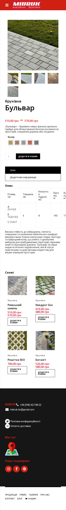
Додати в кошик (28, 156)
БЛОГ (20, 498)
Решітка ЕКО (16, 360)
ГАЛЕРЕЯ (33, 495)
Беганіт (41, 360)
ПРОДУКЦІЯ (11, 495)
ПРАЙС (23, 495)
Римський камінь (14, 306)
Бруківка (13, 101)
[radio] (10, 142)
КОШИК (32, 498)
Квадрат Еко (44, 305)
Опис (13, 170)
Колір (11, 137)
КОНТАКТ (10, 498)
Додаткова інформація (23, 177)
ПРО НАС (45, 495)
